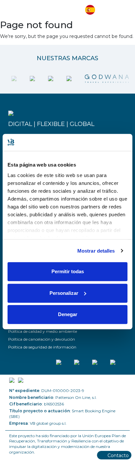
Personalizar (63, 293)
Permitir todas (67, 271)
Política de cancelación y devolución (41, 339)
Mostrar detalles (96, 251)
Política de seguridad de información (42, 347)
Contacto (118, 455)
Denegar (67, 314)
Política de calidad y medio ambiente (42, 331)
